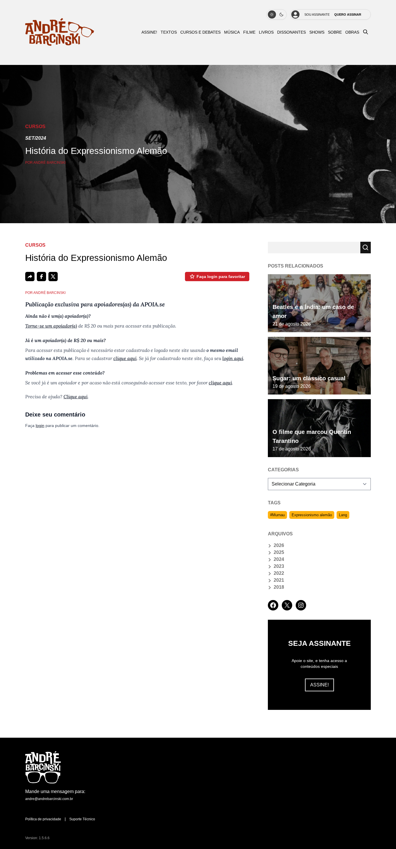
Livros (266, 32)
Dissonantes (291, 32)
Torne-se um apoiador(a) (51, 326)
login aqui (232, 358)
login (40, 425)
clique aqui (125, 358)
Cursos (35, 126)
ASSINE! (149, 32)
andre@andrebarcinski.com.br (49, 799)
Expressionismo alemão (312, 515)
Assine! (319, 684)
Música (232, 32)
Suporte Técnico (82, 819)
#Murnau (277, 515)
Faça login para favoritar (221, 276)
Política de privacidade (43, 819)
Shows (316, 32)
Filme (249, 32)
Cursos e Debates (200, 32)
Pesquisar (365, 247)
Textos (169, 32)
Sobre (335, 32)
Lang (343, 515)
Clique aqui (75, 396)
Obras (352, 32)
